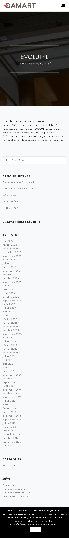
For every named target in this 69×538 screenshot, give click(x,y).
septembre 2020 (12, 382)
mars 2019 (8, 404)
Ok (35, 529)
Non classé (43, 63)
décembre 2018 (12, 415)
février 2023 (10, 319)
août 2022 (9, 337)
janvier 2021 (10, 371)
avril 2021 (8, 363)
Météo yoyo (10, 195)
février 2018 (9, 426)
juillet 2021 (9, 356)
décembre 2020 (12, 374)
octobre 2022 (11, 330)
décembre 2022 (12, 326)
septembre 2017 (12, 441)
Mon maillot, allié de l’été (18, 188)
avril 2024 (9, 289)
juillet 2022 (9, 341)
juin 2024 (8, 285)
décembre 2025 (12, 248)
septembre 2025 (12, 255)
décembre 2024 (12, 270)
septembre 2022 (12, 333)
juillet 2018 (9, 423)
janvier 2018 (10, 430)
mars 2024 (9, 293)
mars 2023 (9, 315)
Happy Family (10, 207)
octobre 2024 (11, 278)
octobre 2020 (11, 378)
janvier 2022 (10, 348)
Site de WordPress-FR (15, 496)
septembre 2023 (12, 300)
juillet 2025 (9, 263)
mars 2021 (9, 367)
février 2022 (10, 345)
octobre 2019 (10, 393)
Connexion (9, 485)
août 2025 (9, 259)
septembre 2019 (12, 397)
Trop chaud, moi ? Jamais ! (18, 182)
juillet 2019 (9, 400)
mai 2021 (8, 359)
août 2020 (9, 386)
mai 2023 (8, 311)
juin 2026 (8, 241)
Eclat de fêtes (11, 201)
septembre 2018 (12, 419)
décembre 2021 (12, 352)
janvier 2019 (9, 412)
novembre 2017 (11, 434)
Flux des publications (15, 488)
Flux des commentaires (16, 492)
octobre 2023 (11, 296)
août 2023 (9, 304)
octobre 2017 (10, 438)
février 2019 (9, 408)
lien (56, 524)
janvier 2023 (10, 322)
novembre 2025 (12, 252)
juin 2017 (8, 445)
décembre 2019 (12, 389)
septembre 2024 (13, 281)
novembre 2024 (12, 274)
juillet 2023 (9, 307)
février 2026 (10, 244)
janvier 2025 (10, 267)
